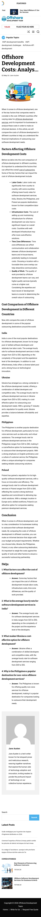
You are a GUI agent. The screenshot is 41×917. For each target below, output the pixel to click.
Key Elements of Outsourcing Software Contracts (25, 864)
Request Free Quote (30, 910)
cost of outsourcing (27, 170)
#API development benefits (13, 42)
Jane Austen (14, 75)
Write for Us (15, 910)
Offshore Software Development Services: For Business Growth (26, 879)
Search (4, 812)
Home (5, 910)
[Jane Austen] (20, 730)
